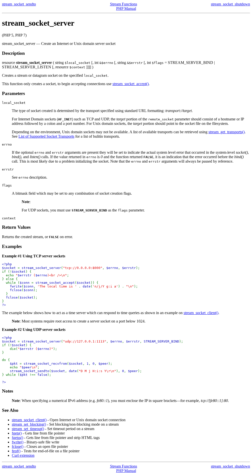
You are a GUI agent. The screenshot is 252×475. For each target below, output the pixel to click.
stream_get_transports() (226, 132)
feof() (16, 451)
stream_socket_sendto (19, 4)
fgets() (17, 433)
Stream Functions (123, 4)
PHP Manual (126, 8)
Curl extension (23, 455)
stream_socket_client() (201, 313)
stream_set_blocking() (29, 424)
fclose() (17, 446)
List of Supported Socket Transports (46, 136)
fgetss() (17, 438)
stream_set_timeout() (28, 429)
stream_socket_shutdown (230, 4)
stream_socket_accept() (130, 84)
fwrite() (17, 442)
